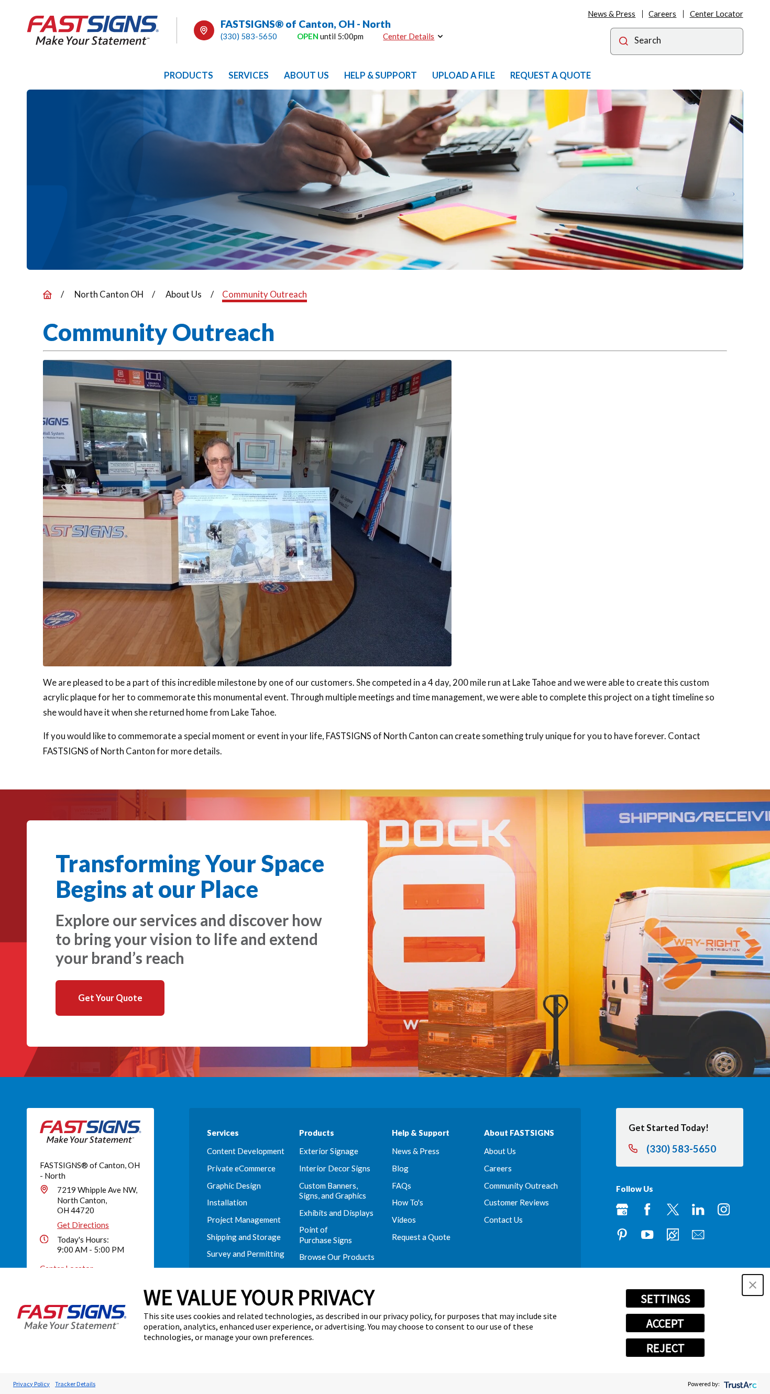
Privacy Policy (31, 1384)
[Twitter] (673, 1209)
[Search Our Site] (623, 42)
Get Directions (83, 1225)
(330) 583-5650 (249, 36)
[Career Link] (673, 1234)
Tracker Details (75, 1384)
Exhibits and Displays (336, 1212)
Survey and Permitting (245, 1253)
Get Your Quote (110, 997)
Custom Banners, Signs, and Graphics (332, 1190)
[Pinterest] (622, 1234)
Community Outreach (521, 1185)
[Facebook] (647, 1209)
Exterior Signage (328, 1151)
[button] (752, 1285)
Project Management (244, 1219)
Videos (404, 1219)
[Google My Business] (622, 1209)
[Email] (698, 1234)
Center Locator (716, 13)
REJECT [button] (665, 1348)
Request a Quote (421, 1237)
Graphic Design (234, 1185)
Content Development (245, 1151)
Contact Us (503, 1219)
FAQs (401, 1185)
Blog (400, 1168)
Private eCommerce (241, 1168)
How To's (407, 1202)
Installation (227, 1202)
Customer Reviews (516, 1202)
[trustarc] (739, 1383)
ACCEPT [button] (665, 1323)
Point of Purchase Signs (325, 1234)
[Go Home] (47, 294)
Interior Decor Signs (334, 1168)
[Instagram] (724, 1209)
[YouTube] (647, 1234)
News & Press (611, 13)
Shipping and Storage (244, 1237)
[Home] (93, 30)
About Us (500, 1151)
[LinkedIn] (698, 1209)
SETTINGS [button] (665, 1298)
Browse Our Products (337, 1256)
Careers (662, 13)
